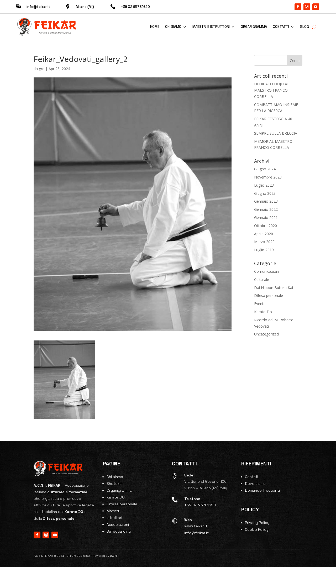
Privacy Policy (257, 522)
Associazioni (118, 524)
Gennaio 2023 (266, 201)
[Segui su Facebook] (298, 6)
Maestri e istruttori (211, 26)
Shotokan (115, 483)
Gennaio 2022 (266, 209)
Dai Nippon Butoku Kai (273, 287)
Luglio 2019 (264, 249)
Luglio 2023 (264, 185)
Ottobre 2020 (265, 225)
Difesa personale (268, 295)
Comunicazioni (266, 271)
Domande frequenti (262, 490)
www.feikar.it (195, 526)
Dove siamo (255, 483)
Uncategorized (266, 334)
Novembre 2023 (268, 177)
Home (154, 26)
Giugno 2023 (265, 193)
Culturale (261, 279)
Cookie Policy (257, 529)
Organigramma (254, 26)
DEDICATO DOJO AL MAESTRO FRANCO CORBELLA (271, 90)
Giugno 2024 (265, 168)
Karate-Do (263, 311)
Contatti (281, 26)
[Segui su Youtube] (315, 6)
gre (41, 68)
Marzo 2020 (264, 241)
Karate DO (116, 497)
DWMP (114, 556)
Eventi (259, 303)
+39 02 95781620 (200, 505)
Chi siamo (173, 26)
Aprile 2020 (263, 233)
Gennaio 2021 (266, 217)
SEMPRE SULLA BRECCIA (275, 133)
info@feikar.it (38, 6)
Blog (304, 26)
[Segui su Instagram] (306, 6)
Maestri (113, 510)
